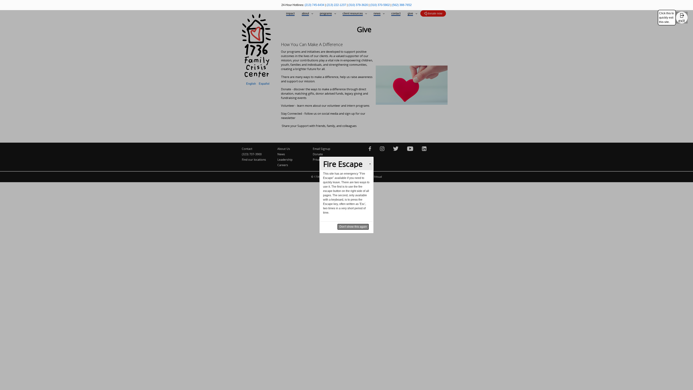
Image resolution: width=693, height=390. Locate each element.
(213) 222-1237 (336, 4)
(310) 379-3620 (358, 4)
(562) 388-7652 (402, 4)
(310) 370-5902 (380, 4)
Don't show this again (353, 226)
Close (370, 164)
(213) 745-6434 (314, 4)
